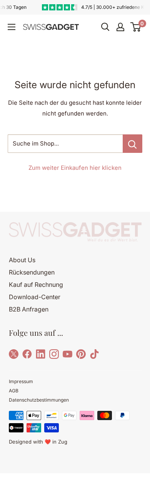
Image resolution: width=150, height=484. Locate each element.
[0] (136, 27)
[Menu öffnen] (11, 27)
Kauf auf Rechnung (36, 284)
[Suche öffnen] (105, 27)
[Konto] (120, 27)
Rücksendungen (32, 272)
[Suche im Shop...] (132, 143)
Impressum (21, 381)
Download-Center (34, 297)
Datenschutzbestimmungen (39, 400)
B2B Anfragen (28, 309)
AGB (13, 391)
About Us (22, 260)
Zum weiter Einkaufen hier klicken (75, 167)
